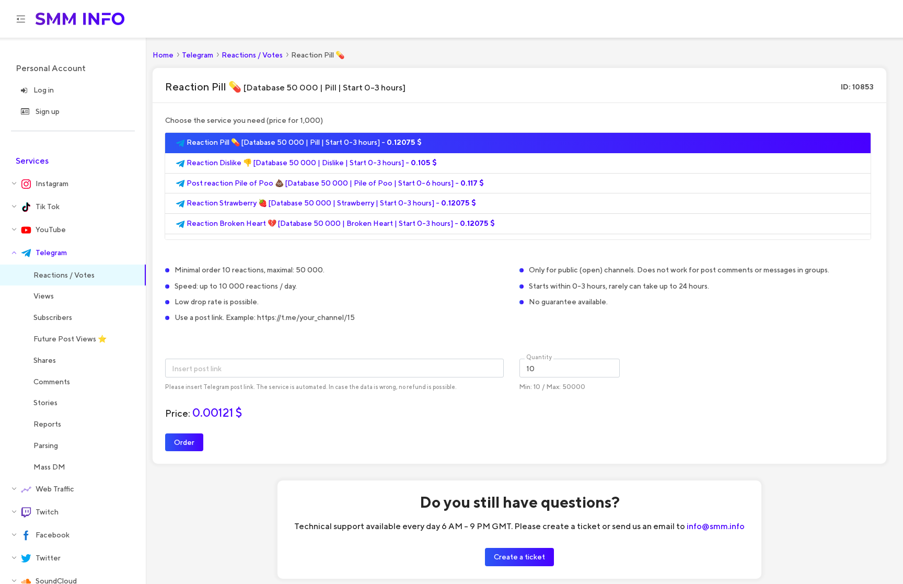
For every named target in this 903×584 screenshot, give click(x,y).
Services (32, 161)
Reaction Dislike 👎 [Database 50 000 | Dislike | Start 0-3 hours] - (311, 162)
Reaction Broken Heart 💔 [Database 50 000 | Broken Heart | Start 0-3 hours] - (340, 223)
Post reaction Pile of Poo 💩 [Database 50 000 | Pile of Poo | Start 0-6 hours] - (334, 183)
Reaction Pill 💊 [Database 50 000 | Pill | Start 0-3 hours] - (303, 142)
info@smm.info (716, 526)
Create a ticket (519, 556)
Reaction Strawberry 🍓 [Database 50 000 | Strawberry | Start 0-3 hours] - (330, 203)
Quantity (539, 357)
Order (184, 442)
